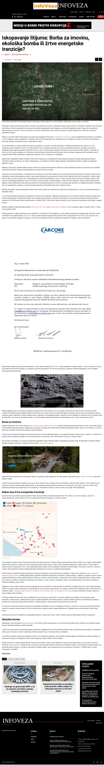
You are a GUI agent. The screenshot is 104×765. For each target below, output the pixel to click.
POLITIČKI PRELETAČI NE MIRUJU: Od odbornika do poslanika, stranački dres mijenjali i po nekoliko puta (62, 752)
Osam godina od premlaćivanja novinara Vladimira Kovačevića (89, 701)
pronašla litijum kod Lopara (62, 137)
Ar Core (10, 659)
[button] (94, 12)
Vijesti (7, 54)
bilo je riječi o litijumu (46, 443)
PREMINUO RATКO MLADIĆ (90, 670)
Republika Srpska (20, 54)
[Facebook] (99, 12)
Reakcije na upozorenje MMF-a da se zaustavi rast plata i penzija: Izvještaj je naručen (20, 688)
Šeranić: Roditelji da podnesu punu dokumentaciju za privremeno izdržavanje (60, 741)
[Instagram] (101, 12)
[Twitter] (100, 59)
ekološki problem (28, 623)
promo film (54, 366)
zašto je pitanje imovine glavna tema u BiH (43, 425)
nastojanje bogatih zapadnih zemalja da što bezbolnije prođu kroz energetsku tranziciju (42, 591)
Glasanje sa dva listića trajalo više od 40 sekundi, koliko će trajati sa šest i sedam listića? (91, 685)
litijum (16, 659)
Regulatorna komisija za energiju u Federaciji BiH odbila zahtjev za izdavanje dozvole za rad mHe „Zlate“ (58, 687)
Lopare (22, 659)
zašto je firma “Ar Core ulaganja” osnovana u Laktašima (49, 207)
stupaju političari (14, 645)
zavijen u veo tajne (87, 476)
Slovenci (28, 215)
